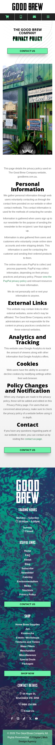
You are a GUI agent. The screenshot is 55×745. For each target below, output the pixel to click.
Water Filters (27, 646)
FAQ (27, 555)
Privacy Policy (27, 594)
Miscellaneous (27, 655)
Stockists (27, 590)
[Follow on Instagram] (18, 718)
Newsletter (27, 572)
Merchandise (27, 650)
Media (27, 586)
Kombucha (27, 633)
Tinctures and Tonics (27, 642)
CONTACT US (27, 51)
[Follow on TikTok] (24, 718)
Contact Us (27, 604)
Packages (27, 663)
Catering (28, 577)
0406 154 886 (29, 704)
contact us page (33, 439)
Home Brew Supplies (27, 624)
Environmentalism (27, 581)
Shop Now (27, 673)
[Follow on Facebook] (11, 718)
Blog (27, 564)
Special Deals (27, 659)
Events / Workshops (27, 637)
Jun (27, 629)
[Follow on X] (30, 718)
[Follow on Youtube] (36, 718)
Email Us (29, 711)
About (27, 559)
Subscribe (27, 568)
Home (27, 551)
